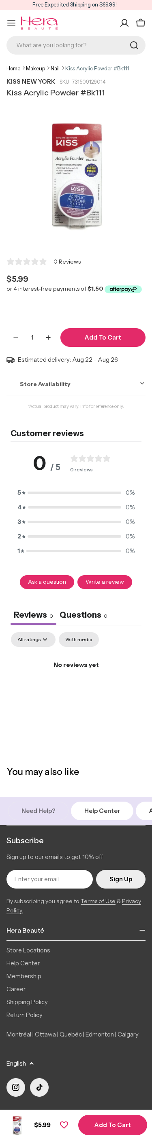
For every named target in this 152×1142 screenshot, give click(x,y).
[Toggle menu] (11, 23)
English (16, 1063)
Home (13, 68)
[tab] (83, 616)
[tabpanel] (76, 692)
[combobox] (76, 45)
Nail (55, 68)
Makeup (35, 68)
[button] (76, 493)
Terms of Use (98, 901)
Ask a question (47, 581)
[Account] (124, 23)
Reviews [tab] (33, 615)
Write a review (105, 581)
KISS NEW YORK (31, 81)
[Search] (134, 45)
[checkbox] (79, 639)
